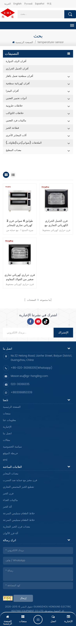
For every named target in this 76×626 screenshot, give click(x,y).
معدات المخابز (10, 474)
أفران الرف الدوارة (16, 61)
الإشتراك (63, 332)
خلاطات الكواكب (15, 113)
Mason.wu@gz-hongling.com (29, 376)
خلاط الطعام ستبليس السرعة (19, 513)
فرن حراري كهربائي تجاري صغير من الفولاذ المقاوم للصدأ (19, 277)
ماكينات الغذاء (10, 500)
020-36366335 (20, 384)
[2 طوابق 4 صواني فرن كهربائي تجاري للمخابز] (19, 200)
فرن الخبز (8, 494)
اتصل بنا (7, 434)
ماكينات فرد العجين (16, 121)
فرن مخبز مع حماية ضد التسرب (20, 480)
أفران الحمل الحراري (17, 69)
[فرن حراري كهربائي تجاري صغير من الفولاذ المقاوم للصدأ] (19, 254)
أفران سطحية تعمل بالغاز (19, 76)
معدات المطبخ (13, 150)
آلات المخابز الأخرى (16, 135)
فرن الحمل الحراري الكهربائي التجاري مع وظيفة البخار (56, 223)
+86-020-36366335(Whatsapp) (31, 368)
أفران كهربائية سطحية (18, 84)
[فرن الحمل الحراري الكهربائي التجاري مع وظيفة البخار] (56, 200)
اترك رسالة (38, 619)
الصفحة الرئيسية (24, 42)
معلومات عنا (9, 420)
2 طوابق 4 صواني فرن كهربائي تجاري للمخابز (20, 223)
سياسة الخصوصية (12, 447)
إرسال (23, 598)
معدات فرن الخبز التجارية (16, 527)
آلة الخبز (7, 507)
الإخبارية (7, 427)
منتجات (7, 414)
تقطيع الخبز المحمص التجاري (18, 487)
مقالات (6, 440)
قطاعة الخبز (12, 128)
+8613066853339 (21, 393)
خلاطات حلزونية (14, 106)
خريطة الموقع (10, 453)
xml (5, 460)
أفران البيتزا (12, 91)
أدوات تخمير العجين (16, 98)
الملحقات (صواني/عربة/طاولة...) (24, 143)
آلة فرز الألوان (10, 533)
